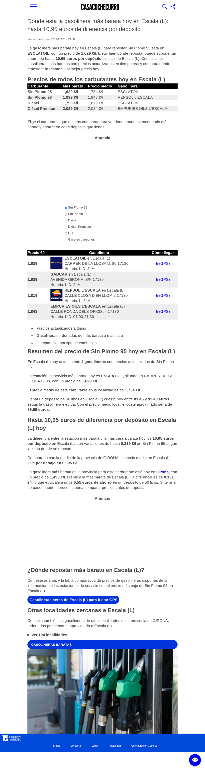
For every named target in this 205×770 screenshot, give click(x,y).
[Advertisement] (102, 170)
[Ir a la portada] (100, 7)
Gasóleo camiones (81, 239)
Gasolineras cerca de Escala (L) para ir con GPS (73, 600)
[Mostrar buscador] (164, 7)
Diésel (72, 220)
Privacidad (115, 745)
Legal (94, 745)
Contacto (75, 745)
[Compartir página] (173, 7)
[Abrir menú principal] (33, 7)
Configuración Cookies (144, 745)
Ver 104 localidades (49, 635)
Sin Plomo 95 (77, 207)
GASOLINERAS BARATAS (51, 644)
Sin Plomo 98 (77, 214)
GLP (70, 233)
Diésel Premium (79, 226)
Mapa (56, 745)
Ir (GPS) (163, 263)
